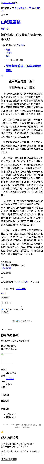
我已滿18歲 (6, 459)
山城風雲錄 (11, 22)
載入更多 (5, 298)
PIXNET (11, 425)
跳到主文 (5, 29)
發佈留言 (5, 312)
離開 (14, 459)
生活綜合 (21, 45)
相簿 (8, 50)
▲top (3, 293)
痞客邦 (20, 282)
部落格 (9, 53)
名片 (8, 56)
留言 (26, 282)
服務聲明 (26, 427)
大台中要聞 (21, 289)
